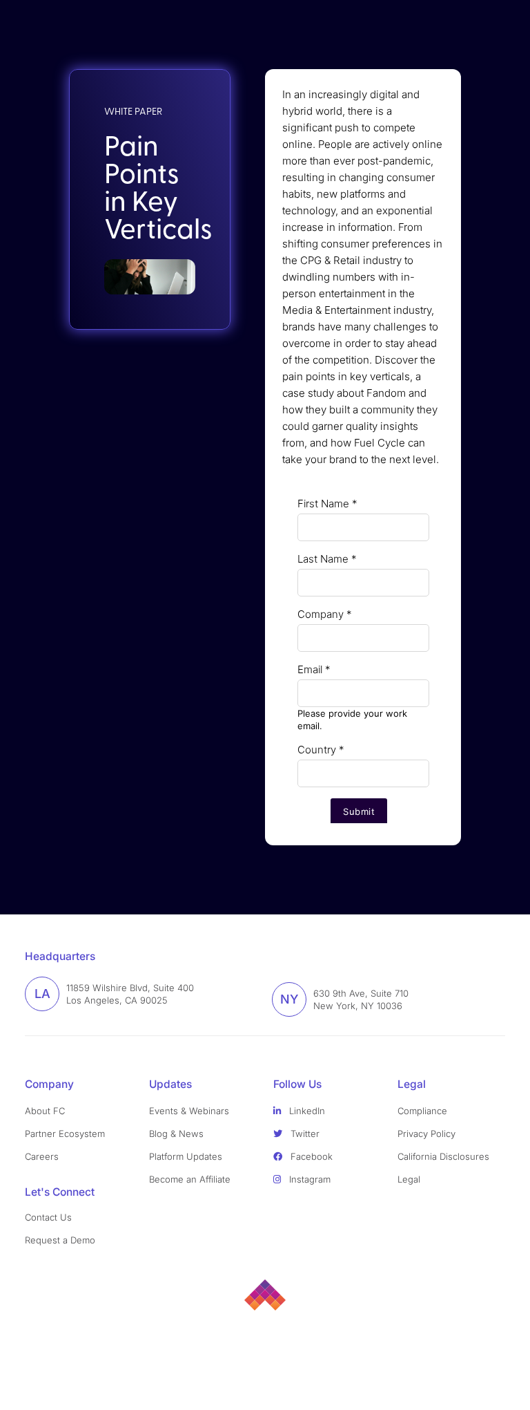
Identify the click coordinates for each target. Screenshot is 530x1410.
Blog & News (176, 1133)
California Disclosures (443, 1156)
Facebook (310, 1156)
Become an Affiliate (189, 1179)
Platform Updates (185, 1156)
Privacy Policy (426, 1133)
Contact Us (48, 1217)
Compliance (422, 1110)
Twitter (304, 1133)
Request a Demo (60, 1240)
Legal (409, 1179)
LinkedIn (305, 1110)
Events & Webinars (189, 1110)
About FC (45, 1110)
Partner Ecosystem (65, 1133)
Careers (42, 1156)
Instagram (308, 1179)
